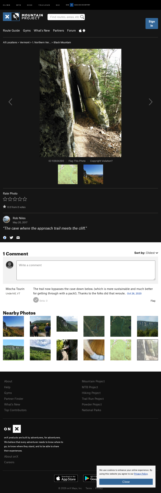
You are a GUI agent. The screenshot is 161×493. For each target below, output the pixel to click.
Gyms (27, 30)
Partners (58, 30)
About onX (11, 456)
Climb (6, 5)
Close (126, 481)
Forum (71, 30)
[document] (126, 476)
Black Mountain (62, 42)
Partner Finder (13, 398)
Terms (89, 488)
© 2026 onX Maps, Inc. (70, 488)
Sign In (152, 23)
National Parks (91, 410)
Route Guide (11, 30)
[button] (4, 237)
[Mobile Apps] (82, 30)
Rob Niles (19, 218)
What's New (42, 30)
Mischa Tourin (15, 288)
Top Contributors (15, 410)
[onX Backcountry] (78, 5)
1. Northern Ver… (41, 42)
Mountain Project (93, 381)
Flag (153, 300)
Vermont (24, 42)
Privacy (99, 488)
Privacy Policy (141, 474)
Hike (30, 5)
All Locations (10, 42)
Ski (58, 5)
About (8, 381)
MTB (18, 5)
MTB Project (90, 387)
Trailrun (44, 5)
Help (7, 387)
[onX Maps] (12, 431)
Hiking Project (91, 392)
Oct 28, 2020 (134, 293)
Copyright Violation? (101, 160)
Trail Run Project (93, 398)
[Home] (25, 16)
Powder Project (92, 404)
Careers (9, 462)
